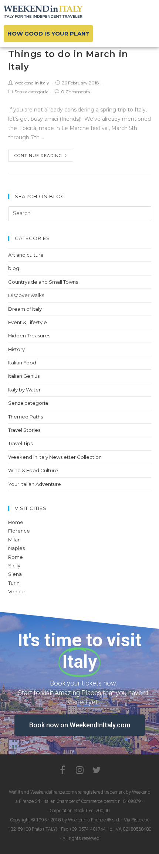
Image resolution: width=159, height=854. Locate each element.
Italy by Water (24, 390)
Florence (19, 531)
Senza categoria (31, 91)
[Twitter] (96, 769)
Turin (14, 583)
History (16, 349)
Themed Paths (25, 417)
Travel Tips (20, 443)
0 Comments (75, 91)
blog (13, 268)
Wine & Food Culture (33, 470)
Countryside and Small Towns (43, 282)
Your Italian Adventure (34, 484)
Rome (15, 557)
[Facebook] (62, 769)
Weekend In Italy (31, 83)
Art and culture (26, 255)
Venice (16, 591)
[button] (48, 33)
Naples (16, 548)
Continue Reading (38, 155)
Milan (14, 540)
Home (15, 522)
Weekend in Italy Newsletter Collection (55, 457)
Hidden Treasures (29, 335)
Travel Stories (24, 430)
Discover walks (26, 295)
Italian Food (22, 363)
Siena (15, 574)
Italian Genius (24, 376)
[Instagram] (79, 769)
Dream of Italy (25, 309)
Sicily (14, 565)
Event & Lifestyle (27, 322)
